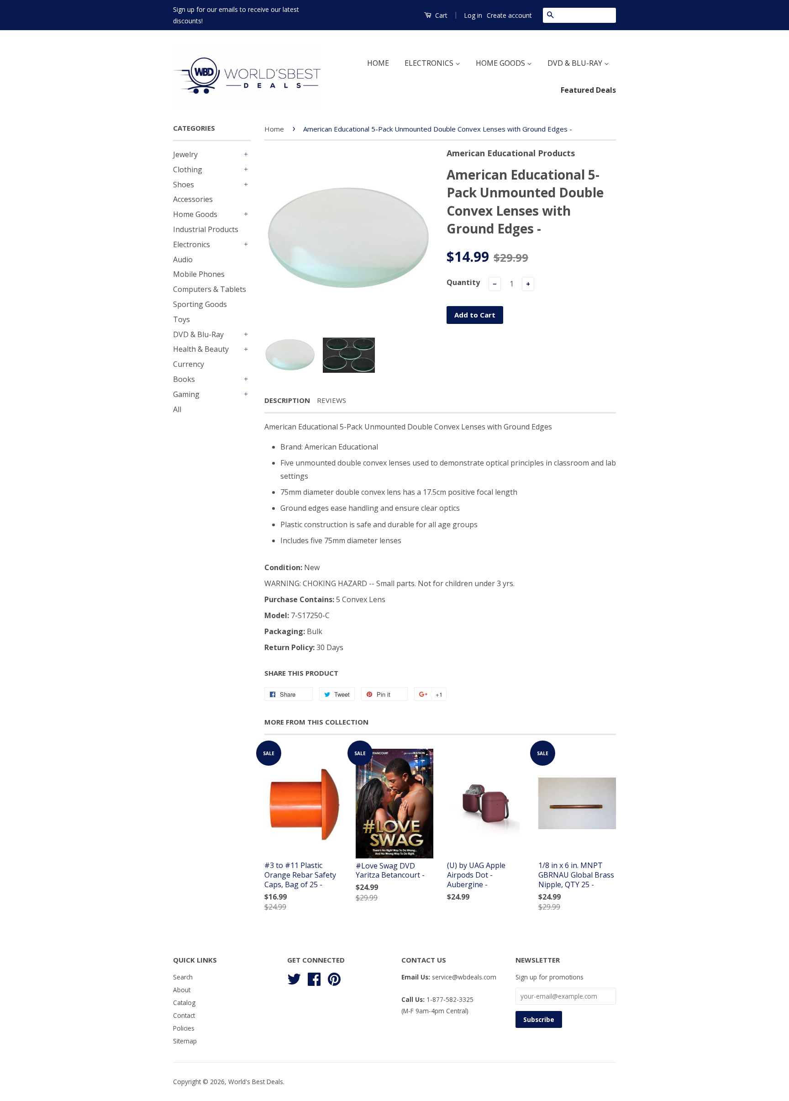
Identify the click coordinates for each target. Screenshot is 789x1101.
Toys (181, 319)
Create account (509, 15)
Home (274, 128)
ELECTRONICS (430, 63)
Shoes (183, 185)
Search (183, 977)
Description (287, 400)
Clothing (187, 169)
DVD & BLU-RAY (575, 63)
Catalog (184, 1002)
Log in (473, 15)
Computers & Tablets (209, 289)
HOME (378, 63)
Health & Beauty (201, 349)
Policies (184, 1028)
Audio (183, 259)
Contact (184, 1015)
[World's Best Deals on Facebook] (314, 978)
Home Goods (195, 214)
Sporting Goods (200, 304)
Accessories (193, 199)
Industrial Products (205, 229)
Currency (188, 364)
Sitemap (185, 1041)
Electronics (191, 244)
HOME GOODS (501, 63)
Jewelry (185, 154)
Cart (440, 15)
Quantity (463, 282)
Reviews (331, 400)
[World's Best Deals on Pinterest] (334, 978)
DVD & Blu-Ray (198, 334)
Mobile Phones (199, 274)
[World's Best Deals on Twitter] (294, 978)
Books (184, 379)
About (181, 989)
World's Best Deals (255, 1081)
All (177, 409)
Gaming (186, 394)
